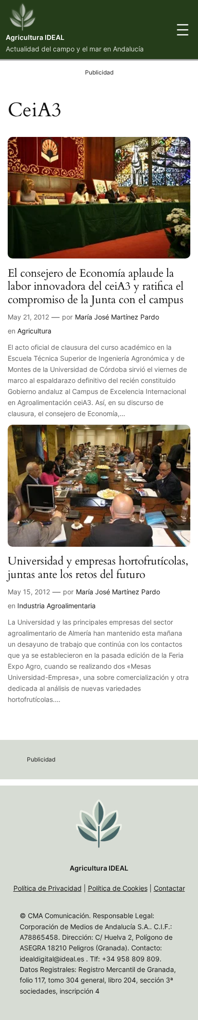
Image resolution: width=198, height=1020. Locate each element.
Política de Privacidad (47, 888)
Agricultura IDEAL (35, 37)
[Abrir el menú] (182, 29)
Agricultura (34, 331)
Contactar (169, 888)
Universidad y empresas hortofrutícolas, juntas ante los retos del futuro (98, 567)
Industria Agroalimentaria (56, 606)
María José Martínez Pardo (117, 317)
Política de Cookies (118, 888)
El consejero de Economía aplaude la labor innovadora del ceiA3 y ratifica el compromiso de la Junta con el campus (96, 287)
